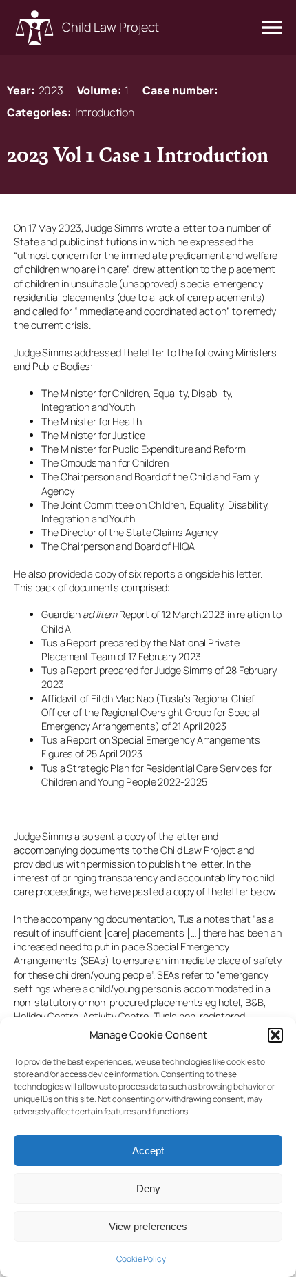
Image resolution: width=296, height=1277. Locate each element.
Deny (148, 1188)
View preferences (148, 1226)
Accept (148, 1150)
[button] (275, 1035)
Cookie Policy (141, 1259)
